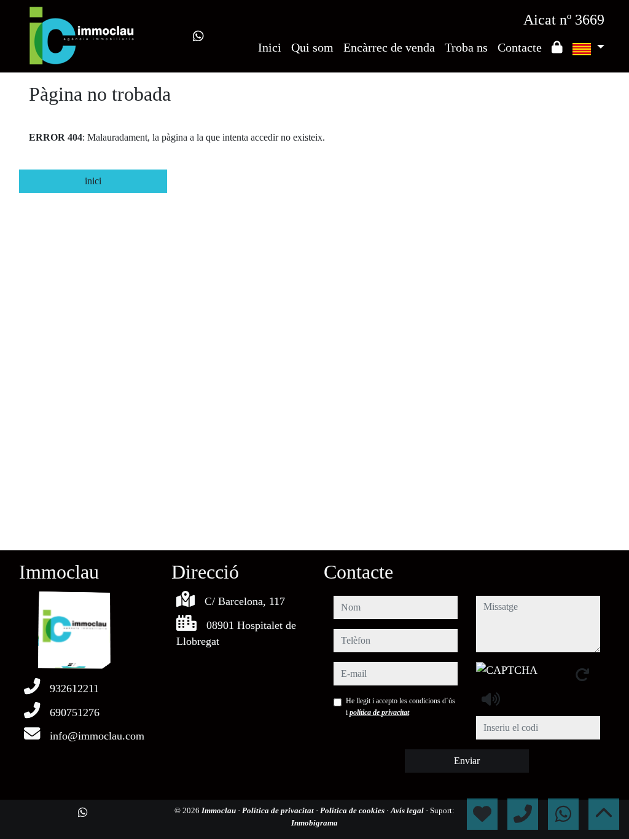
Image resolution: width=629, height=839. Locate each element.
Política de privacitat (279, 810)
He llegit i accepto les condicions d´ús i (400, 706)
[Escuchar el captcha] (491, 699)
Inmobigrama (314, 822)
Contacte (520, 47)
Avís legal (408, 810)
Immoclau (219, 810)
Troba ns (466, 47)
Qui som (312, 47)
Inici (269, 47)
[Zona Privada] (557, 47)
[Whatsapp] (198, 36)
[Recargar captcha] (582, 674)
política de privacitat (379, 712)
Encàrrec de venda (389, 47)
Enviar (467, 760)
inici (93, 181)
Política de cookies (353, 810)
